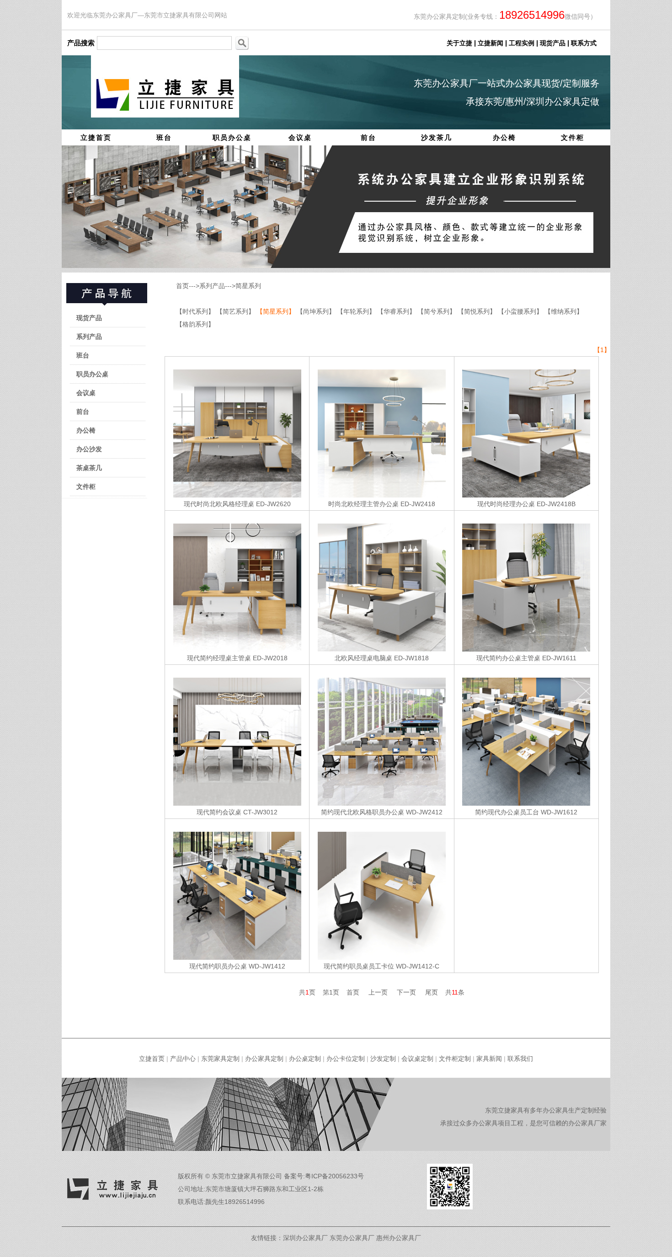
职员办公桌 (232, 137)
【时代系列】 (196, 311)
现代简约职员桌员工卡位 (359, 966)
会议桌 (300, 137)
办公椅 (504, 137)
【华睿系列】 (397, 311)
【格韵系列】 (195, 324)
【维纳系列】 (563, 311)
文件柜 (572, 137)
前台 (368, 137)
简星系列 (248, 285)
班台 (164, 137)
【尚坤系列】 (317, 311)
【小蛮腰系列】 (521, 311)
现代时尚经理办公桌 (506, 504)
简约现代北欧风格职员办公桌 (362, 812)
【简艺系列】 (236, 311)
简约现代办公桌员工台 (507, 812)
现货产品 (89, 317)
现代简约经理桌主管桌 (219, 658)
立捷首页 (96, 137)
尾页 (431, 992)
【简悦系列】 (478, 311)
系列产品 (89, 336)
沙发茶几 (436, 137)
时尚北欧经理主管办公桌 (363, 504)
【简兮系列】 (437, 311)
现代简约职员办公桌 (218, 966)
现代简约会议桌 (219, 812)
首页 (182, 285)
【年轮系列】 (357, 311)
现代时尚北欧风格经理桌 (219, 504)
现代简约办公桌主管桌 (508, 658)
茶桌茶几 (89, 467)
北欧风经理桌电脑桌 (363, 658)
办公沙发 (89, 449)
